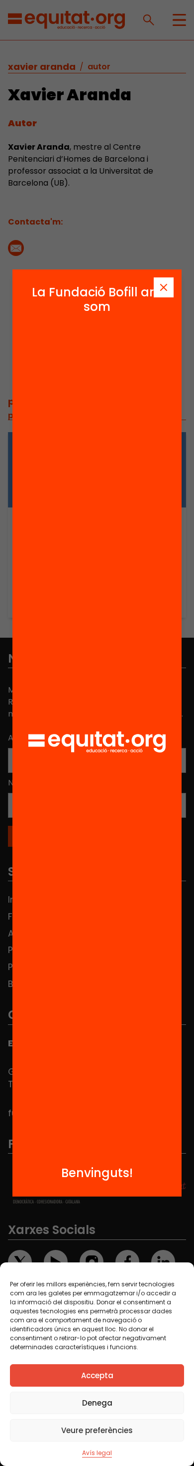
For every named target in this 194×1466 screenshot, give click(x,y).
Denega (97, 1403)
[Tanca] (164, 287)
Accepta (97, 1375)
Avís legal (97, 1453)
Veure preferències (97, 1430)
